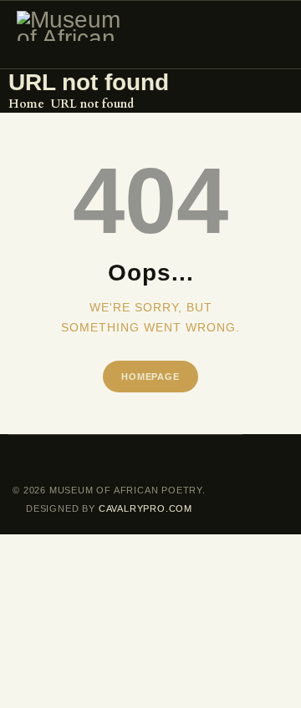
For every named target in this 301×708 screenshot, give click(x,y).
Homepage (150, 377)
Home (26, 104)
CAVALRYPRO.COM (143, 508)
